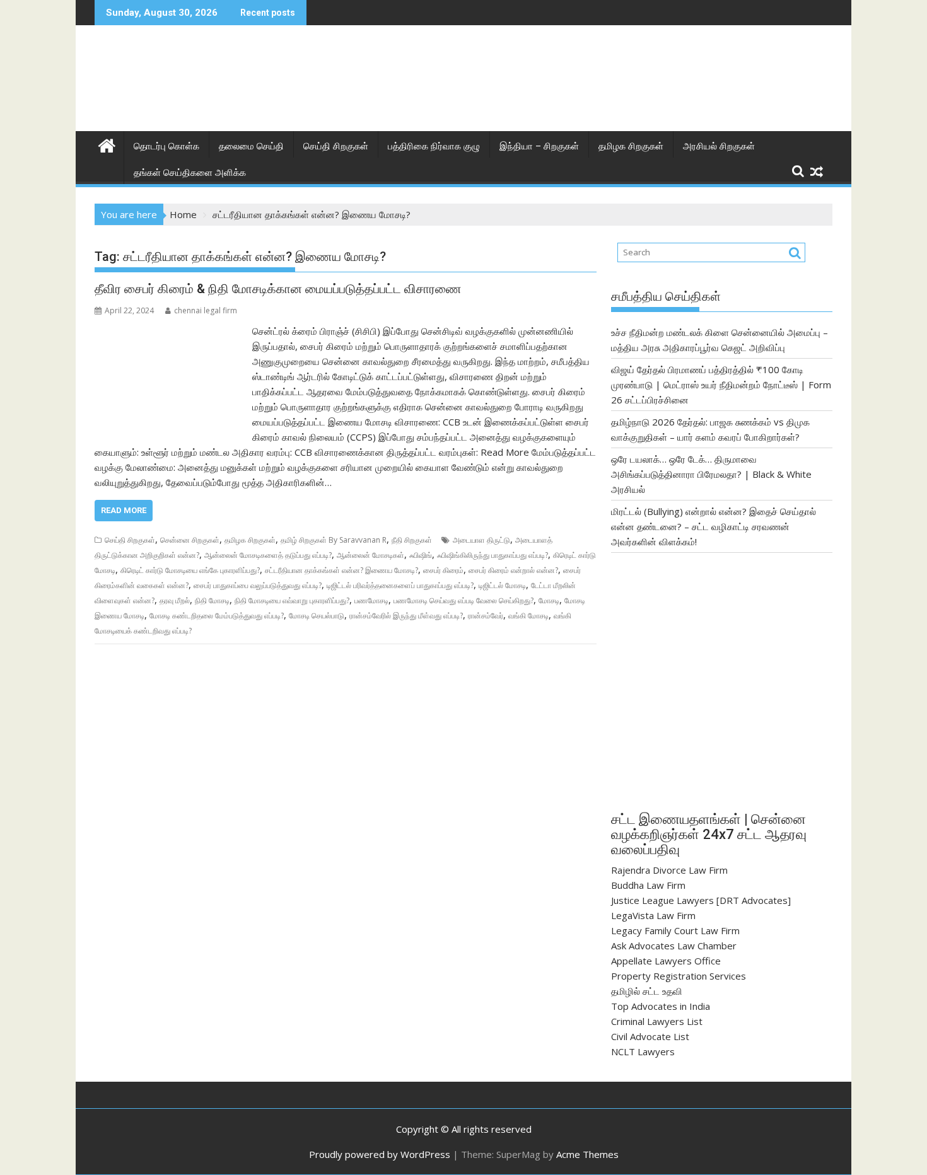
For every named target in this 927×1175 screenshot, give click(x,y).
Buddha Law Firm (648, 885)
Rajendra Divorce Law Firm (669, 870)
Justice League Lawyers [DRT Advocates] (701, 900)
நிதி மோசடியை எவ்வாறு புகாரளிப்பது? (292, 600)
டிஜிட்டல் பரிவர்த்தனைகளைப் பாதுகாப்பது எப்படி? (400, 585)
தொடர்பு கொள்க (166, 146)
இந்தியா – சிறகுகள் (539, 146)
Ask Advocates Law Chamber (674, 945)
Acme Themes (587, 1154)
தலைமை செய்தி (251, 146)
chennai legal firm (205, 310)
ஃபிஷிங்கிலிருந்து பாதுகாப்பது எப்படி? (492, 555)
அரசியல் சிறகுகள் (719, 146)
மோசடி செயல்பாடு (316, 615)
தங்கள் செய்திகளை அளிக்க (190, 172)
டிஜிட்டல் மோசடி (502, 585)
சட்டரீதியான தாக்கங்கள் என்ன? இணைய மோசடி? (341, 570)
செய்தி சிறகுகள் (335, 146)
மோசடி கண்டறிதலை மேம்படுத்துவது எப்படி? (216, 615)
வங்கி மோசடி (528, 615)
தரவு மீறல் (175, 600)
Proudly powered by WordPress (379, 1154)
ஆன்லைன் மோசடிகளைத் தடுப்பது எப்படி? (268, 555)
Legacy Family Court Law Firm (675, 930)
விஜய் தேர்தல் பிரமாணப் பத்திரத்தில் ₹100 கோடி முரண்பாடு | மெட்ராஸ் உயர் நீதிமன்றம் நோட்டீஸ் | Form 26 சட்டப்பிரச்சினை (721, 384)
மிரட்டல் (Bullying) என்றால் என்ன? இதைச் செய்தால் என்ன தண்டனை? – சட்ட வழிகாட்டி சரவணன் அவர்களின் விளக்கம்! (713, 526)
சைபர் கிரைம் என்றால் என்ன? (513, 570)
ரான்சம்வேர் (485, 615)
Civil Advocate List (650, 1036)
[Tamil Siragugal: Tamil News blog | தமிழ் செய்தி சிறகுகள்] (107, 144)
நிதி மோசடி (212, 600)
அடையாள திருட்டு (481, 540)
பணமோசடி (371, 600)
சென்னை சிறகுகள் (189, 540)
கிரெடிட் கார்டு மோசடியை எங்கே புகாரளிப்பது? (190, 570)
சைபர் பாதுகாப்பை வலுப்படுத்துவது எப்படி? (258, 585)
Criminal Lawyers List (657, 1021)
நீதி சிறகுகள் (412, 540)
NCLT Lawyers (643, 1051)
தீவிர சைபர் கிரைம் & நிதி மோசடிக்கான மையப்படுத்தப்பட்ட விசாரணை (278, 288)
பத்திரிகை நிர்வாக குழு (434, 146)
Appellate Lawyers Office (666, 960)
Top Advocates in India (660, 1006)
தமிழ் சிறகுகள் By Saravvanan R (334, 540)
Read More (123, 510)
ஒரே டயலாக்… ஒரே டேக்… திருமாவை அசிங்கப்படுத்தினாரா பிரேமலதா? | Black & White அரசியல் (711, 474)
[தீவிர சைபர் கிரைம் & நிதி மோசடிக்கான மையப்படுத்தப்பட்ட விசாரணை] (170, 331)
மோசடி (549, 600)
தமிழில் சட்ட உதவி (646, 991)
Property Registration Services (678, 976)
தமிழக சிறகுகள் (630, 146)
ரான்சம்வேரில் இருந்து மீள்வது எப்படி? (406, 615)
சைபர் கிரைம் (443, 570)
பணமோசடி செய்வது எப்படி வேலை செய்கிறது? (463, 600)
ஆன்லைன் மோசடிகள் (370, 555)
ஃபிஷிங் (420, 555)
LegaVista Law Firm (653, 915)
